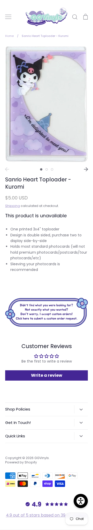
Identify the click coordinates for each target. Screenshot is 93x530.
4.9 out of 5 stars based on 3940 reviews (46, 515)
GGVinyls (41, 458)
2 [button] (46, 169)
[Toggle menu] (8, 16)
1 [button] (41, 169)
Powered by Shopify (21, 462)
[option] (46, 104)
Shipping (12, 206)
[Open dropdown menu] (81, 409)
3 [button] (52, 169)
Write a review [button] (46, 375)
